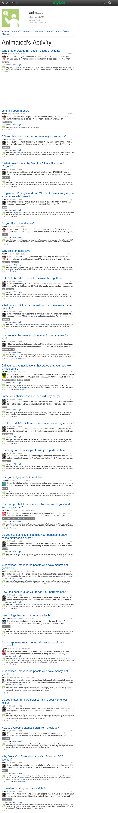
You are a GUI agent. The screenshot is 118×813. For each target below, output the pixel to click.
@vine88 (11, 54)
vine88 (4, 53)
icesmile (5, 480)
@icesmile (13, 480)
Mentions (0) (50, 31)
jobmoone (6, 618)
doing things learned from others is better (26, 615)
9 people (18, 237)
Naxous (5, 371)
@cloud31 (12, 139)
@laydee (11, 648)
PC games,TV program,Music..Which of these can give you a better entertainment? (38, 194)
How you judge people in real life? (22, 477)
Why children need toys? (17, 251)
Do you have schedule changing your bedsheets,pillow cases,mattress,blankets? (34, 536)
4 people (18, 150)
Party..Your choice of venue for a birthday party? (31, 396)
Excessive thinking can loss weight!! (23, 788)
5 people (18, 210)
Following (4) (6, 34)
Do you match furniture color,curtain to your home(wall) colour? (35, 701)
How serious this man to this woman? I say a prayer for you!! (35, 336)
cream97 (5, 510)
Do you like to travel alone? (18, 223)
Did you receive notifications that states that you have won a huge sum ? (37, 366)
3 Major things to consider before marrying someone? (34, 136)
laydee (4, 648)
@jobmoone (15, 618)
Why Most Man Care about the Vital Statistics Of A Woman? (32, 757)
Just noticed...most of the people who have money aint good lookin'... (35, 566)
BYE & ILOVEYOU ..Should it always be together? (32, 278)
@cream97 (14, 510)
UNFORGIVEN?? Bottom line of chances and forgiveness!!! (38, 423)
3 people (18, 65)
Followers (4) (67, 31)
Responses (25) (27, 31)
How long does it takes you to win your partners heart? (35, 450)
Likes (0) (58, 31)
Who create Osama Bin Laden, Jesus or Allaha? (31, 50)
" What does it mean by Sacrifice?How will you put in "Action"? (33, 164)
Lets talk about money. (15, 110)
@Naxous (12, 372)
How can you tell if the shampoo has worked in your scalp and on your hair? (36, 505)
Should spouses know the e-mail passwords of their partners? (33, 643)
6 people (18, 322)
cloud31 (5, 139)
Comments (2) (39, 31)
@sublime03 (15, 571)
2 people (18, 352)
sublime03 (6, 571)
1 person (14, 271)
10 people (18, 265)
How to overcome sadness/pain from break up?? (31, 727)
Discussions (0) (15, 31)
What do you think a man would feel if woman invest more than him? (37, 306)
